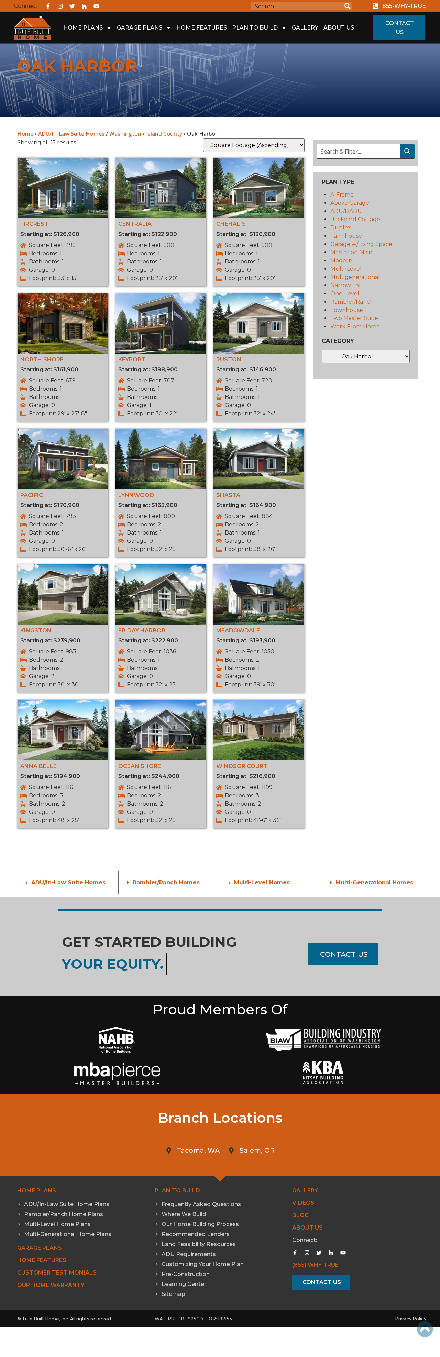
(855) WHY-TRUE (315, 1264)
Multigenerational (355, 277)
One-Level (344, 293)
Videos (303, 1203)
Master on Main (351, 252)
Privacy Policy (410, 1318)
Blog (300, 1215)
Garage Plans (139, 27)
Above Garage (349, 203)
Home (25, 133)
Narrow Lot (345, 285)
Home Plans (83, 27)
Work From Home (355, 326)
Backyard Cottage (355, 219)
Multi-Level (346, 269)
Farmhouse (346, 236)
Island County (164, 133)
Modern (341, 260)
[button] (68, 882)
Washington (125, 133)
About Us (338, 27)
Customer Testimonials (57, 1272)
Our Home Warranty (50, 1285)
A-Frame (342, 194)
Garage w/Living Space (361, 244)
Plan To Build (255, 27)
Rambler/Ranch (352, 302)
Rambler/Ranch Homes (166, 882)
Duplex (340, 227)
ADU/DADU (346, 211)
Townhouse (346, 310)
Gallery (305, 27)
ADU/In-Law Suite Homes (71, 133)
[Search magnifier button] (347, 6)
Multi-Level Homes (262, 882)
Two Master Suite (354, 318)
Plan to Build (177, 1190)
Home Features (201, 27)
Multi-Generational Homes (374, 882)
